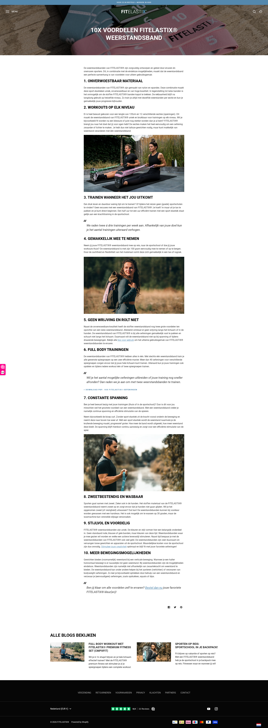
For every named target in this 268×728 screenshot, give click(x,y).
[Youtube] (209, 709)
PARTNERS (170, 692)
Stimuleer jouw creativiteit (114, 546)
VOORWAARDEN (123, 692)
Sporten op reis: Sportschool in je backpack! (196, 645)
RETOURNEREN (103, 692)
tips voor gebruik (126, 340)
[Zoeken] (254, 12)
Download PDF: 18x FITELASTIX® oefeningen (111, 390)
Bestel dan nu (153, 587)
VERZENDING (84, 692)
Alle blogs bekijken (73, 635)
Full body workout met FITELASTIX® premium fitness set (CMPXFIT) (110, 647)
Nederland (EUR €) (59, 708)
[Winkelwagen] (261, 12)
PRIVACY (140, 692)
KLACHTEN (155, 692)
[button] (261, 725)
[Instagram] (216, 709)
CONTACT (185, 692)
